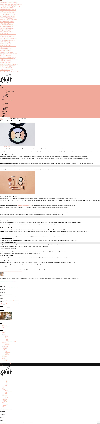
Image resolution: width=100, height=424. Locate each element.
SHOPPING (3, 112)
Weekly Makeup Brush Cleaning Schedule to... (6, 409)
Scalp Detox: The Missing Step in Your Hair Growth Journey (7, 36)
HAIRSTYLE (4, 98)
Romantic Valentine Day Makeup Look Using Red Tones (7, 26)
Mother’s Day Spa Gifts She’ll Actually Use (5, 45)
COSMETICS (6, 118)
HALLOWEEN (4, 400)
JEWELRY (6, 393)
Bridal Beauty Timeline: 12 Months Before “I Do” (6, 35)
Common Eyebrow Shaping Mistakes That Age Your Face (7, 21)
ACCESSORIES (6, 103)
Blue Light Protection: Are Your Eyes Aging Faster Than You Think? (8, 53)
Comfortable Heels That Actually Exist (5, 70)
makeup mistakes (16, 271)
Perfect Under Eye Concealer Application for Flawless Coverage (8, 18)
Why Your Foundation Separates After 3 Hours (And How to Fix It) (8, 38)
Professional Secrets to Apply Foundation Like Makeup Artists (7, 17)
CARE (5, 89)
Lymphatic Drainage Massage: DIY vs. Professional (6, 52)
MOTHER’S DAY (5, 109)
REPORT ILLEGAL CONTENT (6, 326)
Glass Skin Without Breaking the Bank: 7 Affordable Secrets (7, 40)
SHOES (5, 101)
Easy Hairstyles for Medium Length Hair (5, 47)
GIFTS (2, 398)
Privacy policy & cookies (3, 423)
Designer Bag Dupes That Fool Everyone (5, 41)
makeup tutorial (20, 271)
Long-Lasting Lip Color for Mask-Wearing (5, 29)
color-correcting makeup (8, 271)
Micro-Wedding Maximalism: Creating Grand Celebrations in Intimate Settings (9, 71)
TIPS (3, 97)
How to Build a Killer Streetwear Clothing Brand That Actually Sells (8, 19)
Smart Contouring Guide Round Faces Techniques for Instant (7, 14)
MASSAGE (6, 105)
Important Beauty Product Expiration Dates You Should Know (7, 12)
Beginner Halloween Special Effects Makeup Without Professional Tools (9, 64)
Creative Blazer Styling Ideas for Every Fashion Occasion (7, 20)
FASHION (3, 349)
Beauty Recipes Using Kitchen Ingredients (5, 55)
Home (1, 118)
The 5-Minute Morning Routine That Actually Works (6, 31)
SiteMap (10, 363)
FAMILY (3, 358)
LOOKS (4, 334)
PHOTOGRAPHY (6, 114)
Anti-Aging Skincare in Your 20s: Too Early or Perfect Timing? (8, 46)
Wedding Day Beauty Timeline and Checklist (5, 60)
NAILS (7, 93)
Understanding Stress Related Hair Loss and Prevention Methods (8, 65)
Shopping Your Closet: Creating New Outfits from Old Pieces (7, 66)
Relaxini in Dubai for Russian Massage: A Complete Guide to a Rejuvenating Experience (11, 4)
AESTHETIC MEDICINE (5, 96)
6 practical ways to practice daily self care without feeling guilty (8, 1)
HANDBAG (6, 102)
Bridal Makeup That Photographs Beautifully (5, 50)
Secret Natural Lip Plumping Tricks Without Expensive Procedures (8, 11)
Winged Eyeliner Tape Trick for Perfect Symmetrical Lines (9, 303)
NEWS (2, 87)
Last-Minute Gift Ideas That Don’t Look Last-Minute (6, 69)
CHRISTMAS (4, 110)
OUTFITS (4, 99)
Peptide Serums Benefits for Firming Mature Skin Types (7, 7)
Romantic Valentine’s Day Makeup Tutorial (5, 49)
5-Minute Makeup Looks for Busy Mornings (5, 43)
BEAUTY (2, 88)
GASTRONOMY (6, 107)
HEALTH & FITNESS (6, 343)
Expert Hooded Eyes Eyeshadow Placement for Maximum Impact (8, 25)
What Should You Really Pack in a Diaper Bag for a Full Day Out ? (8, 5)
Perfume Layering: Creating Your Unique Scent (6, 67)
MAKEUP (6, 95)
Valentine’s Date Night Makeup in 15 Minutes (5, 48)
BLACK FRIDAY (4, 108)
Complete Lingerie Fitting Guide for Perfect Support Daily (7, 22)
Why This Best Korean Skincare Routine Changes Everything (7, 16)
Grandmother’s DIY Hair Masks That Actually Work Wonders (7, 13)
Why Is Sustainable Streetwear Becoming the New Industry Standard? (8, 2)
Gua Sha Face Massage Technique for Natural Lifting (6, 8)
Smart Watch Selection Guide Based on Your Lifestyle (6, 24)
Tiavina (3, 122)
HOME (2, 86)
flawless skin (12, 271)
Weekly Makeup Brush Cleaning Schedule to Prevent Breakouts (8, 9)
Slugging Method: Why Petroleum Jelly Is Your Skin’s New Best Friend (9, 59)
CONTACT (3, 116)
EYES (6, 381)
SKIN (6, 90)
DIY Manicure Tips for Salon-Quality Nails (5, 68)
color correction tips (2, 271)
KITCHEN (4, 115)
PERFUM (7, 94)
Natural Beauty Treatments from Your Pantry (5, 42)
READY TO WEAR (6, 100)
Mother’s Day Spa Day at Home (4, 33)
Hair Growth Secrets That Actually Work (5, 56)
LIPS (7, 340)
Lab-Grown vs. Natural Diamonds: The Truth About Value (7, 44)
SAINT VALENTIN (5, 111)
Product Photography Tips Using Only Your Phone (6, 61)
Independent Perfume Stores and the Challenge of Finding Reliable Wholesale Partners (10, 6)
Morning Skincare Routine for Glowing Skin (5, 62)
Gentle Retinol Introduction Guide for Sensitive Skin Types (7, 58)
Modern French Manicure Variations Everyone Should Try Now (8, 10)
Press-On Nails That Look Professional (5, 30)
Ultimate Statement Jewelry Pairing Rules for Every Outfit (7, 28)
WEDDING (4, 113)
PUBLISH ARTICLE (4, 325)
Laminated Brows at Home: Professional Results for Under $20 (8, 34)
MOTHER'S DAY (5, 347)
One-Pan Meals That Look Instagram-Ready (5, 32)
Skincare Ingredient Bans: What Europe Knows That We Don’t (8, 57)
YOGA (5, 106)
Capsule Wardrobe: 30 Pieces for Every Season (6, 37)
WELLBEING (3, 104)
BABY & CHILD (5, 359)
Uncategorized (4, 331)
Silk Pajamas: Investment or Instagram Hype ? (5, 54)
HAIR (6, 92)
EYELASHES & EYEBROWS (11, 91)
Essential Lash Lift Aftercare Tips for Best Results (6, 23)
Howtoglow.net (1, 363)
